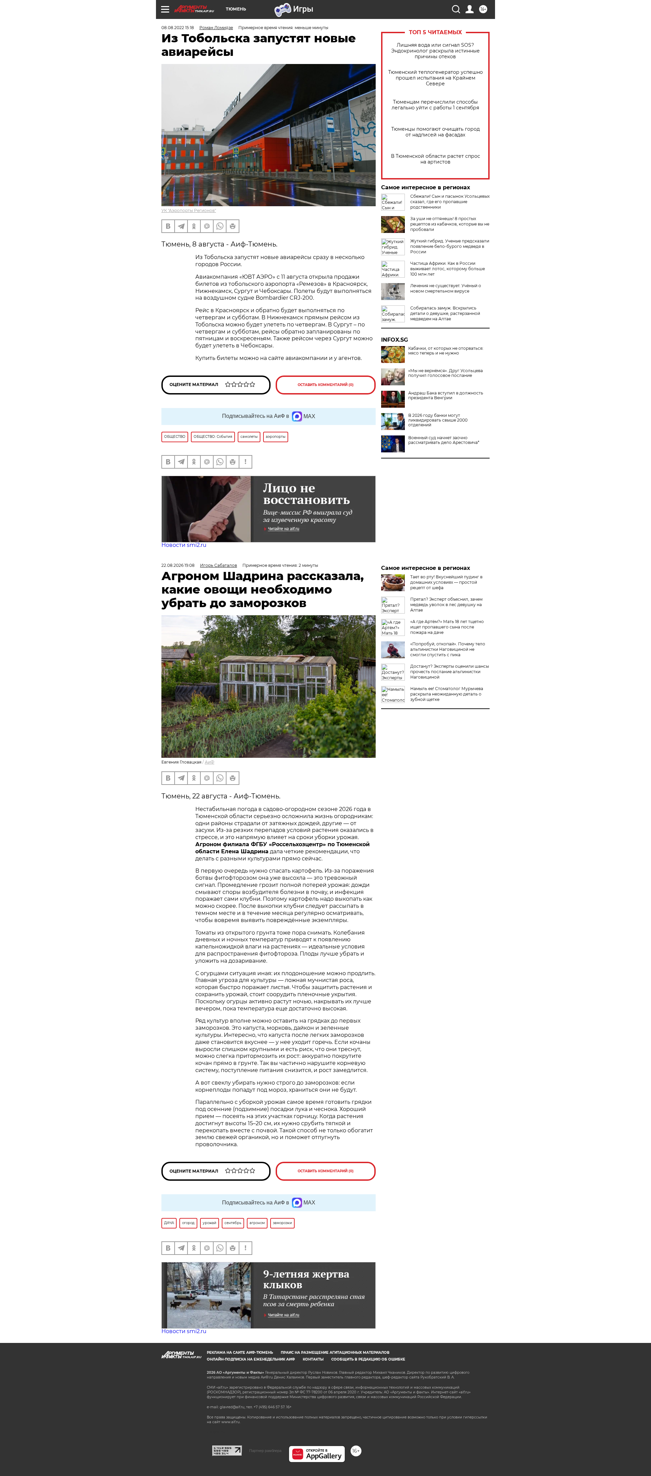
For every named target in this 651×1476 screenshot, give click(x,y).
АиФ (209, 762)
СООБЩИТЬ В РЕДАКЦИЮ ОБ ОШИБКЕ (368, 1359)
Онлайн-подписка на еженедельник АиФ (251, 1359)
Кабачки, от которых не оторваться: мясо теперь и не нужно (446, 351)
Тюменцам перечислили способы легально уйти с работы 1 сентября (435, 105)
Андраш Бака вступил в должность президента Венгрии (445, 395)
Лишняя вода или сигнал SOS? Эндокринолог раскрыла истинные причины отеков (435, 51)
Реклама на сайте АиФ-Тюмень (240, 1352)
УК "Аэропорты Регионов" (188, 210)
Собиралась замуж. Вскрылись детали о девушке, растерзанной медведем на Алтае (445, 313)
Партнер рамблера (265, 1451)
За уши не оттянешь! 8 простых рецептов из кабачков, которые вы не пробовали (449, 224)
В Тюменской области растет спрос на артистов (435, 159)
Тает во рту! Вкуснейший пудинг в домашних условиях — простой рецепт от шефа (446, 582)
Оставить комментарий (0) (326, 385)
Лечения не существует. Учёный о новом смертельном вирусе (445, 288)
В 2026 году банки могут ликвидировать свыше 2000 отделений (438, 420)
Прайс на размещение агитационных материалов (335, 1352)
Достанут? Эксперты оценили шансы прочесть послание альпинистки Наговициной (449, 672)
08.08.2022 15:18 (177, 27)
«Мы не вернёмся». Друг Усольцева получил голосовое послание (445, 373)
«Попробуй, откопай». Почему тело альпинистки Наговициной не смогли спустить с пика (447, 649)
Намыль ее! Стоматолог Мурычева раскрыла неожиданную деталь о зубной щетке (446, 694)
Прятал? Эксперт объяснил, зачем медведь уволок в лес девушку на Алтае (446, 605)
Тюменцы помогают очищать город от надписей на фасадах (435, 132)
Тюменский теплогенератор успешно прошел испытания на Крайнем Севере (435, 78)
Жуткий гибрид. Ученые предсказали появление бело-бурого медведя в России (449, 246)
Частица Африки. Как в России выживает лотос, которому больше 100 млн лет (447, 269)
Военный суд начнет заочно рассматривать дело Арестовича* (443, 440)
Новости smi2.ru (183, 545)
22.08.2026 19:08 (178, 565)
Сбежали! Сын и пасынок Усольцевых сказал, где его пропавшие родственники (450, 202)
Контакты (313, 1359)
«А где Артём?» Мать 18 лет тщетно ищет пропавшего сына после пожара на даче (447, 627)
